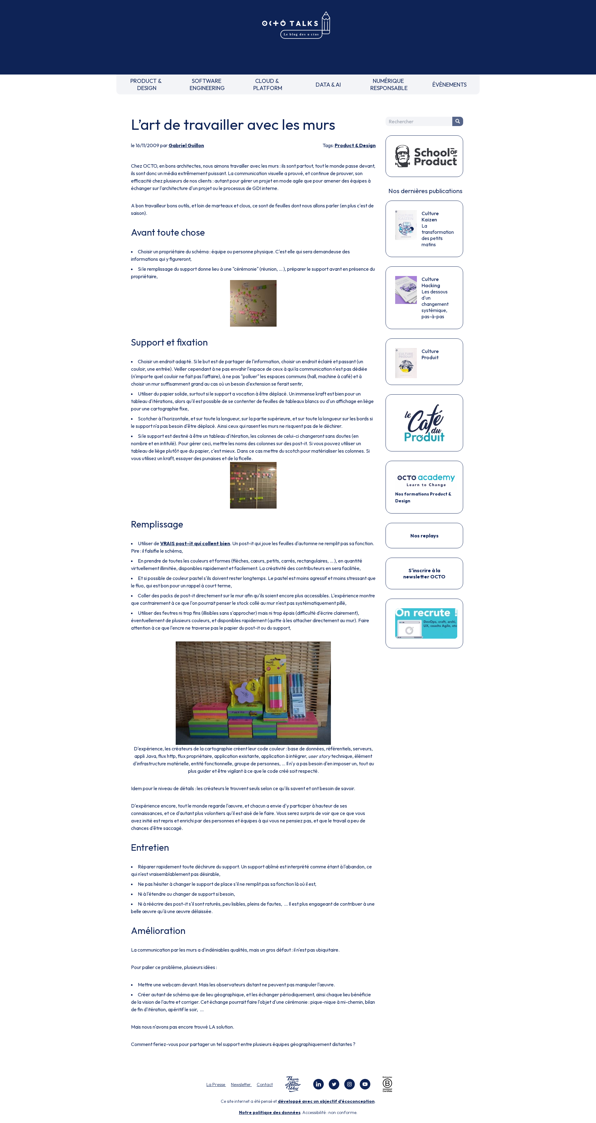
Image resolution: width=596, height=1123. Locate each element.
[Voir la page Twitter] (334, 1084)
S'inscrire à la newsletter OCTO (424, 573)
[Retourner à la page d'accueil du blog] (298, 25)
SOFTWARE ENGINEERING (207, 84)
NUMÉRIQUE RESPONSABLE (389, 84)
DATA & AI (328, 84)
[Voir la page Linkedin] (318, 1084)
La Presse (216, 1084)
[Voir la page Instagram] (349, 1084)
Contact (265, 1084)
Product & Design (355, 145)
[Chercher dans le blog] (457, 121)
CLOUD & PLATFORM (267, 84)
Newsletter (241, 1084)
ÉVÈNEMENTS (449, 84)
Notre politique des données (269, 1112)
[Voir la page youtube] (365, 1084)
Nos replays (424, 535)
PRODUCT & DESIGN (146, 84)
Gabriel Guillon (186, 145)
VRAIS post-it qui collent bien (195, 543)
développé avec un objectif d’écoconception (326, 1101)
